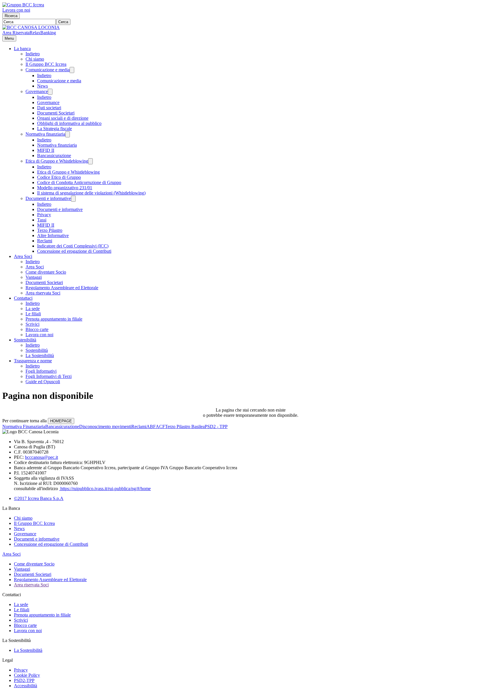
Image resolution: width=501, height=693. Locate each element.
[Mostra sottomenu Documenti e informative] (73, 199)
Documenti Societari (56, 112)
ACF (160, 426)
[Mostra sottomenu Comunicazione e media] (72, 70)
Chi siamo (35, 59)
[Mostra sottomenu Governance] (50, 92)
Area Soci (23, 256)
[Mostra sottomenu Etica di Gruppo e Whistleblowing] (90, 161)
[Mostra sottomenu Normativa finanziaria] (67, 134)
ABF (151, 426)
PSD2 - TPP (216, 426)
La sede (33, 308)
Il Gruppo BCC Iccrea (46, 64)
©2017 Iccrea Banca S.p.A (38, 498)
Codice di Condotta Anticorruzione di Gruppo (79, 182)
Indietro (33, 53)
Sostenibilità (25, 339)
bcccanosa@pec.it (41, 457)
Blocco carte (37, 329)
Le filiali (33, 313)
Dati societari (49, 107)
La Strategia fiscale (54, 128)
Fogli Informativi (41, 371)
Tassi (41, 219)
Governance (37, 91)
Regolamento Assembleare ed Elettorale (62, 287)
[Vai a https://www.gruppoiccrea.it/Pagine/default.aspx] (23, 4)
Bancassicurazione (54, 155)
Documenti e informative (48, 198)
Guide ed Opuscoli (43, 381)
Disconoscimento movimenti (105, 426)
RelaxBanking (43, 32)
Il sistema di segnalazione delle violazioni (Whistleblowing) (91, 192)
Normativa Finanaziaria (23, 426)
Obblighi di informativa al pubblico (69, 123)
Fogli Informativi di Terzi (49, 376)
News (42, 85)
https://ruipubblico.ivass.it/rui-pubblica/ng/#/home (105, 488)
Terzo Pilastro (49, 230)
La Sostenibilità (40, 355)
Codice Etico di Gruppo (59, 177)
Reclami (44, 240)
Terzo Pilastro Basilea (185, 426)
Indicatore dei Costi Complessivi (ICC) (72, 245)
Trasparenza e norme (33, 360)
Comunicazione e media (48, 69)
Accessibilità (25, 685)
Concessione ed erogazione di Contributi (74, 251)
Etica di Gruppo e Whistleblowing (57, 161)
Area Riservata (16, 32)
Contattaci (23, 298)
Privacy (44, 214)
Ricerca (11, 16)
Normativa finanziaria (45, 134)
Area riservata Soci (43, 292)
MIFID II (45, 150)
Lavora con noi (16, 10)
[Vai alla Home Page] (31, 27)
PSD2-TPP (24, 680)
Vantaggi (34, 277)
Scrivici (32, 324)
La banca (22, 48)
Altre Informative (53, 235)
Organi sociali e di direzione (62, 118)
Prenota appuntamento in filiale (54, 319)
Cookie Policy (27, 675)
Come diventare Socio (46, 272)
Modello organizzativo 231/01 (64, 187)
